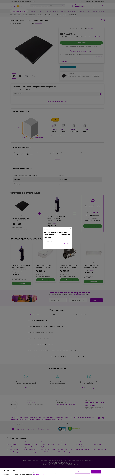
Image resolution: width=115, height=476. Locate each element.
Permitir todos (96, 471)
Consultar (66, 244)
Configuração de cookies (82, 471)
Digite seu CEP (49, 241)
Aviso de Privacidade (38, 474)
